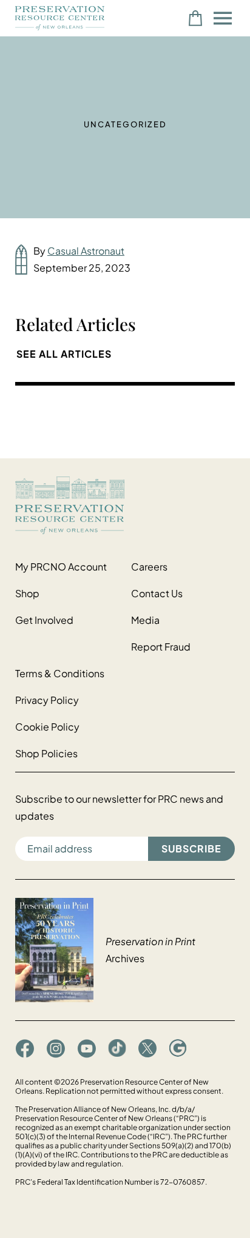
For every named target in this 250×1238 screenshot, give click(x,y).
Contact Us (157, 593)
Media (145, 620)
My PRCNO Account (61, 566)
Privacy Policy (47, 700)
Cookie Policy (47, 726)
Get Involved (44, 620)
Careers (149, 566)
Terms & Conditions (59, 673)
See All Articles (64, 353)
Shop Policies (46, 753)
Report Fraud (161, 646)
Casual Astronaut (85, 250)
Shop (27, 593)
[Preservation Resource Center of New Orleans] (125, 505)
